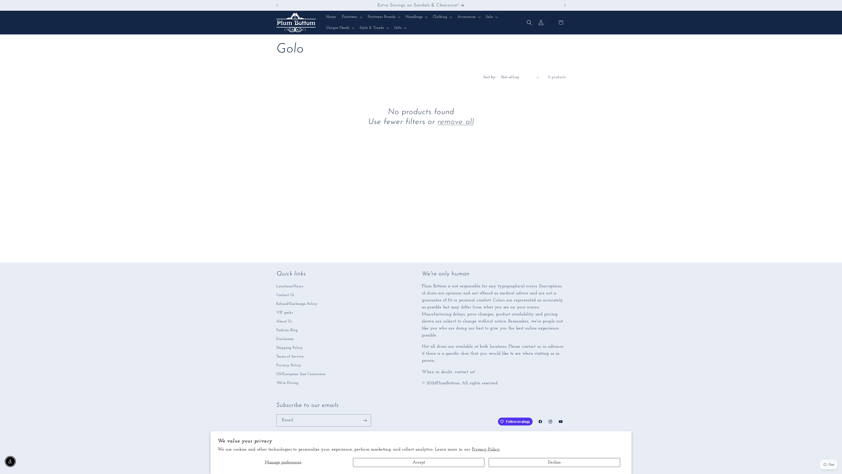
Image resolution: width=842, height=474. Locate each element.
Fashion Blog (287, 330)
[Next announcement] (565, 5)
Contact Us (285, 295)
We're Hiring (287, 383)
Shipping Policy (289, 348)
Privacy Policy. (486, 449)
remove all (455, 122)
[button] (352, 17)
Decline (554, 462)
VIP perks (284, 312)
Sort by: (489, 77)
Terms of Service (290, 356)
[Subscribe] (365, 420)
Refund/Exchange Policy (297, 304)
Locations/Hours (289, 286)
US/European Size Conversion (300, 374)
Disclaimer (285, 339)
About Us (284, 321)
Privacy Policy (288, 365)
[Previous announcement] (277, 5)
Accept (419, 462)
